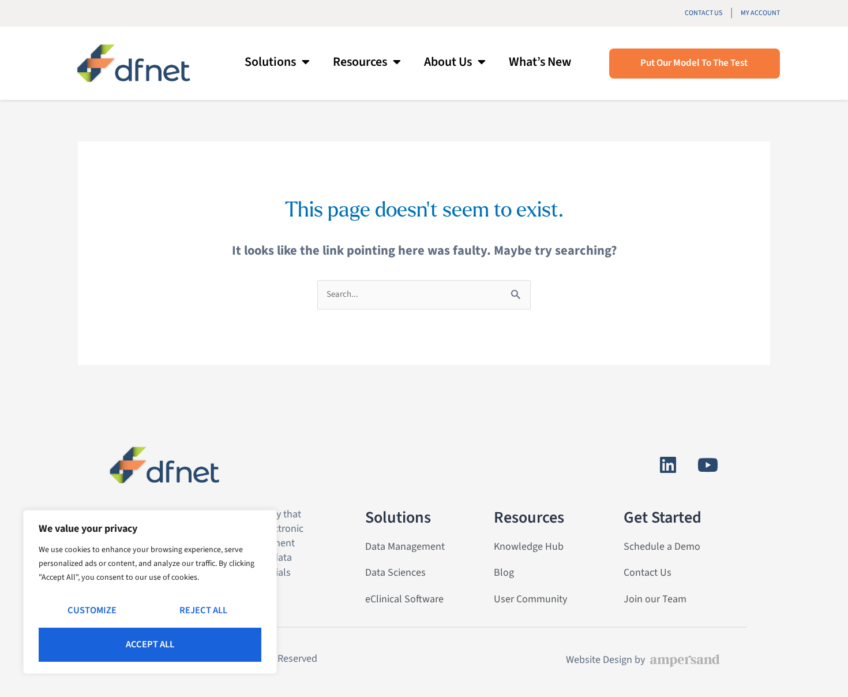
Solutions (270, 62)
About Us (448, 62)
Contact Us (703, 13)
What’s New (540, 62)
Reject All (203, 610)
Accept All (150, 644)
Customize (92, 610)
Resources (360, 62)
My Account (760, 13)
